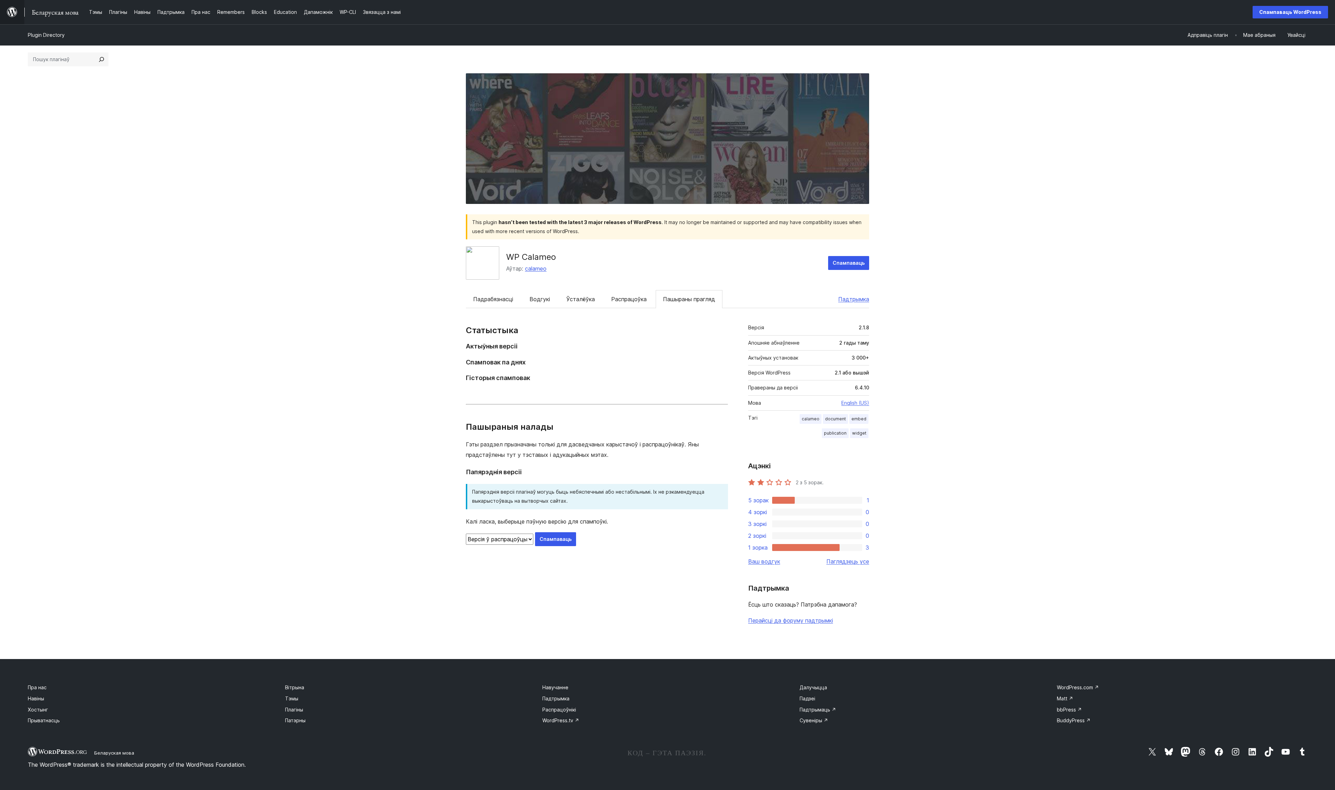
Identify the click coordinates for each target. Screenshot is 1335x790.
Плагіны (294, 710)
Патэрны (295, 720)
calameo (536, 268)
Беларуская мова (114, 753)
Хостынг (38, 710)
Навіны (36, 698)
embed (858, 418)
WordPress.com (1078, 687)
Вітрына (294, 687)
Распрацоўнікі (559, 710)
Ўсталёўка (580, 299)
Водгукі (539, 299)
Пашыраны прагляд (689, 299)
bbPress (1069, 710)
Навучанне (555, 687)
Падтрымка (853, 299)
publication (835, 433)
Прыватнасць (44, 720)
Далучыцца (813, 687)
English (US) (855, 403)
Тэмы (291, 698)
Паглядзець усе (847, 561)
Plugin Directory (46, 35)
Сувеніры (814, 720)
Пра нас (37, 687)
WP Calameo (531, 257)
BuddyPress (1074, 720)
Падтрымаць (818, 710)
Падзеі (807, 698)
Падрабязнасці (493, 299)
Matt (1065, 698)
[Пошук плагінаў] (101, 59)
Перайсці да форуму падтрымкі (790, 620)
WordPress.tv (560, 720)
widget (859, 433)
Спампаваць (849, 263)
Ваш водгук (764, 561)
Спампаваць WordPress (1290, 12)
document (835, 418)
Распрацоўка (629, 299)
